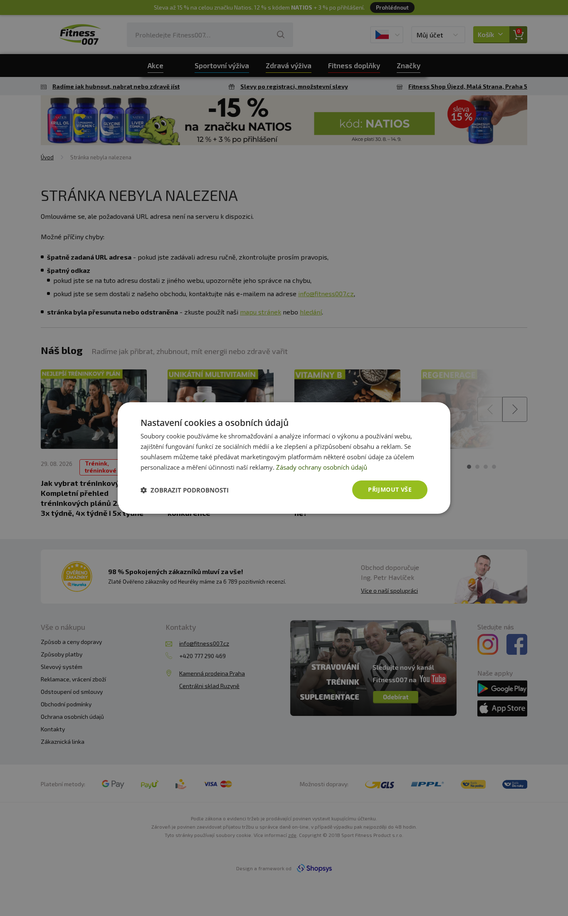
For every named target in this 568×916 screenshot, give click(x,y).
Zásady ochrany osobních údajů (321, 467)
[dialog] (284, 458)
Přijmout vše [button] (390, 489)
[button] (185, 490)
